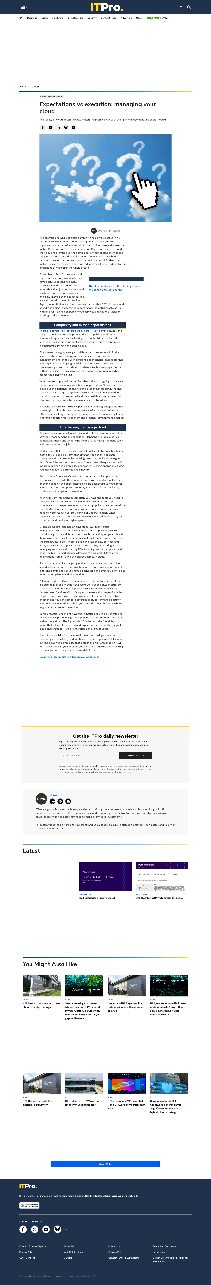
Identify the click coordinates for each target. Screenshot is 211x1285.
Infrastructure (75, 18)
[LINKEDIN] (61, 801)
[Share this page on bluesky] (66, 127)
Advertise (126, 18)
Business (32, 18)
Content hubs (108, 18)
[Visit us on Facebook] (23, 1229)
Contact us (114, 1246)
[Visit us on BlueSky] (56, 1229)
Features (116, 231)
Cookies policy (116, 1252)
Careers (68, 1257)
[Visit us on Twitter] (34, 1229)
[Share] (42, 127)
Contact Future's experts (32, 1246)
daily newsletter (149, 825)
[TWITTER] (53, 801)
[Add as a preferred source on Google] (29, 1205)
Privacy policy (26, 1252)
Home (23, 86)
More (139, 18)
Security (92, 18)
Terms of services (97, 766)
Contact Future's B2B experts (123, 1257)
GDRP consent (27, 1257)
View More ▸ (105, 1164)
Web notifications (73, 1252)
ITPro (104, 230)
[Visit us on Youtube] (46, 1229)
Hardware (57, 18)
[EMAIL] (69, 801)
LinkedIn (44, 828)
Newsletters (159, 1252)
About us (69, 1246)
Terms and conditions (164, 1246)
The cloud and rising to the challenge (111, 286)
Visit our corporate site (125, 1195)
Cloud (44, 18)
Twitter (58, 828)
